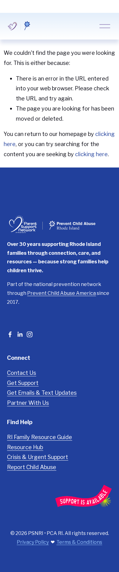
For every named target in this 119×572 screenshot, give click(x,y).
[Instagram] (30, 334)
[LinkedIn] (20, 334)
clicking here (91, 154)
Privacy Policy (33, 542)
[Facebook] (10, 334)
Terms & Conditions (79, 542)
